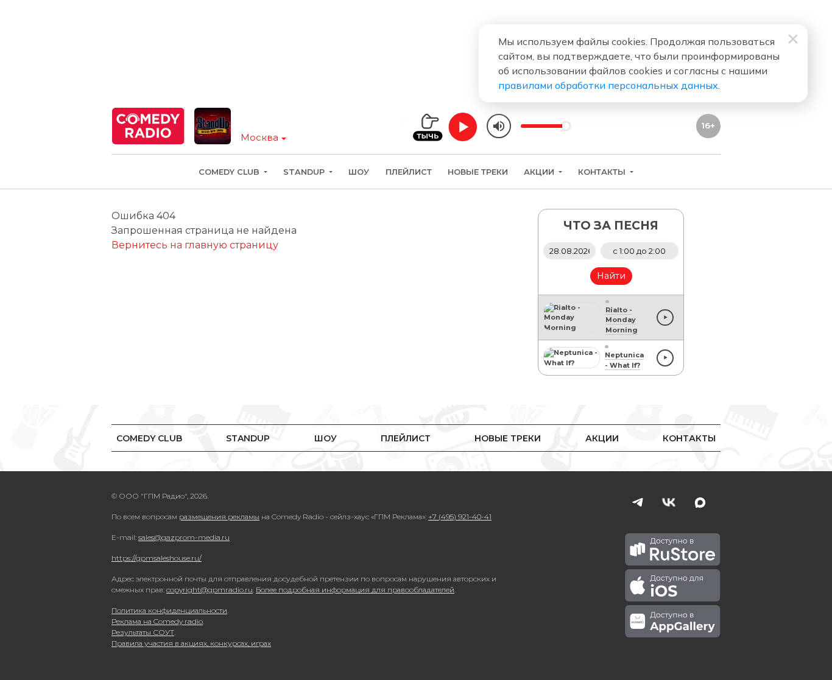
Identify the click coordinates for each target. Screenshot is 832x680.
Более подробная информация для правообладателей (355, 589)
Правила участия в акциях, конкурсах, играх (191, 643)
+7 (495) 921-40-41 (460, 516)
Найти (611, 275)
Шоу (358, 172)
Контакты (603, 172)
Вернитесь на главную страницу (194, 245)
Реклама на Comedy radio (157, 621)
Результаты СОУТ (142, 632)
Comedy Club (230, 172)
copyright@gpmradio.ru (209, 589)
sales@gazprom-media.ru (184, 537)
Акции (540, 172)
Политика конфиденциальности (169, 610)
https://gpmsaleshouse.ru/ (156, 558)
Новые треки (478, 172)
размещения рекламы (219, 516)
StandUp (305, 172)
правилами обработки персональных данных (608, 85)
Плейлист (409, 172)
